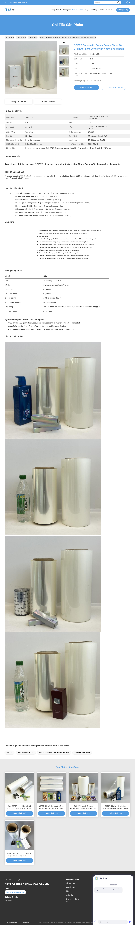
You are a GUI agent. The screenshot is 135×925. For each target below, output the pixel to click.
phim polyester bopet (82, 752)
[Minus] (130, 878)
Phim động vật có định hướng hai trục (54, 752)
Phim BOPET (33, 37)
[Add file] (95, 922)
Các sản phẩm (77, 10)
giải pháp (93, 10)
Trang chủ (55, 10)
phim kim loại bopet (25, 752)
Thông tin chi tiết (18, 102)
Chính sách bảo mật (11, 922)
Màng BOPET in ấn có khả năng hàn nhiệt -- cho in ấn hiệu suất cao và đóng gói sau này (19, 855)
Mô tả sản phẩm (48, 102)
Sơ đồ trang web (24, 922)
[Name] (118, 2)
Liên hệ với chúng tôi (106, 10)
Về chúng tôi (65, 10)
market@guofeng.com (16, 892)
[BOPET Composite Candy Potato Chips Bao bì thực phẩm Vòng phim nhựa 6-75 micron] (31, 67)
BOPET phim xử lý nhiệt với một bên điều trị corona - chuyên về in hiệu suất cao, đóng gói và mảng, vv (51, 807)
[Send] (130, 922)
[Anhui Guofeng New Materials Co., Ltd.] (15, 10)
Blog (86, 10)
